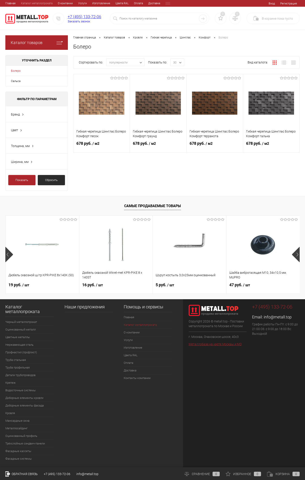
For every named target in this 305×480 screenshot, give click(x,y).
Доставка (154, 3)
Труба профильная (17, 367)
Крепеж (10, 382)
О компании (65, 3)
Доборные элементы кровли (24, 398)
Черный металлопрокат (21, 322)
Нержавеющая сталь (19, 344)
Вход (272, 3)
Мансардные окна (17, 420)
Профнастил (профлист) (21, 352)
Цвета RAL (122, 3)
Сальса (16, 81)
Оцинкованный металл (20, 329)
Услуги (82, 3)
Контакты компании (137, 378)
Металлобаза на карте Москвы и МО (215, 344)
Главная (10, 3)
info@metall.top (278, 317)
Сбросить (51, 180)
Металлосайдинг (16, 428)
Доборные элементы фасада (24, 405)
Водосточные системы (20, 390)
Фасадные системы (18, 458)
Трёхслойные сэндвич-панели (25, 443)
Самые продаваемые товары (152, 206)
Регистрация (288, 3)
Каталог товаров (26, 42)
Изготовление (101, 3)
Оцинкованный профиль (21, 436)
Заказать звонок (79, 21)
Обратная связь (24, 474)
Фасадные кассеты (18, 451)
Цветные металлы (17, 337)
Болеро (16, 70)
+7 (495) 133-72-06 (84, 16)
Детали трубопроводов (20, 375)
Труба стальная (15, 360)
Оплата (138, 3)
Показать (21, 180)
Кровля (10, 413)
